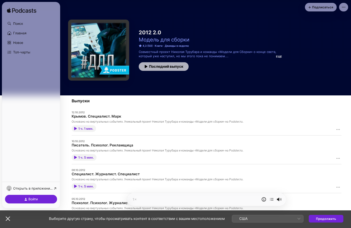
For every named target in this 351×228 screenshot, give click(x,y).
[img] (21, 10)
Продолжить (326, 219)
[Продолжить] (272, 199)
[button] (31, 24)
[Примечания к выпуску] (264, 199)
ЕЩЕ (279, 56)
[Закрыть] (8, 219)
